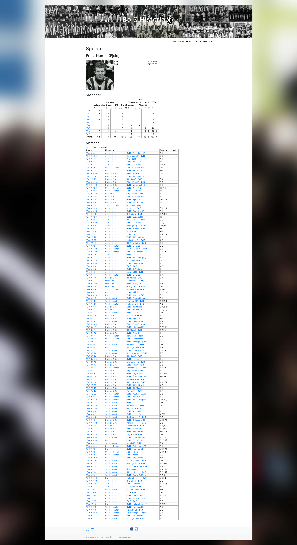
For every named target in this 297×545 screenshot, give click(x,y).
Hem (174, 41)
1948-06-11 (91, 443)
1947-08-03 (91, 359)
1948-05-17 (91, 428)
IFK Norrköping (133, 243)
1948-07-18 (91, 466)
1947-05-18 (91, 333)
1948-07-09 (91, 457)
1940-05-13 (91, 162)
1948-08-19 (91, 484)
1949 (88, 134)
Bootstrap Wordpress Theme (121, 537)
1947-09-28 (91, 382)
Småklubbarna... (140, 298)
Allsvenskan (110, 153)
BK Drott (136, 246)
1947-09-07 (91, 373)
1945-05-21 (91, 272)
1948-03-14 (91, 397)
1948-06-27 (91, 452)
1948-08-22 (91, 486)
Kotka (135, 455)
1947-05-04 (91, 324)
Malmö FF (137, 164)
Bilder (205, 41)
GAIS (135, 234)
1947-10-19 (91, 391)
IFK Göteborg (139, 162)
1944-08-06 (91, 211)
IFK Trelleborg (139, 176)
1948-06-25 (91, 449)
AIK (128, 159)
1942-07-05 (91, 167)
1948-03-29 (91, 405)
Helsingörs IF (132, 304)
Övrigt (197, 41)
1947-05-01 (91, 321)
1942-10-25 (91, 179)
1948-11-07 (91, 501)
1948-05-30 (91, 434)
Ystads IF (131, 443)
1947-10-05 (91, 385)
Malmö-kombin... (134, 249)
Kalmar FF (137, 359)
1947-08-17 (91, 365)
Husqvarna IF (138, 365)
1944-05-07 (91, 196)
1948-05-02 (91, 423)
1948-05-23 (91, 431)
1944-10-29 (91, 240)
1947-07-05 (91, 347)
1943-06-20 (91, 188)
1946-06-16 (91, 289)
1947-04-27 (91, 318)
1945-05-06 (91, 263)
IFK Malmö (131, 179)
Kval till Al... (110, 281)
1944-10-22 (91, 237)
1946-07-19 (91, 298)
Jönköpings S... (139, 498)
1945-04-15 (91, 254)
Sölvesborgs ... (133, 513)
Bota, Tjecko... (139, 350)
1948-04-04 (91, 408)
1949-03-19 (91, 510)
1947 (88, 128)
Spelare (181, 41)
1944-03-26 (91, 191)
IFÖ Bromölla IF (133, 417)
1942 (88, 113)
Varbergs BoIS (139, 185)
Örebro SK (137, 495)
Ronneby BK (132, 510)
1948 (88, 131)
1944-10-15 (91, 234)
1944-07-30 (91, 208)
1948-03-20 (91, 399)
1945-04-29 (91, 260)
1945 (88, 122)
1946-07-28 (91, 304)
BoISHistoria (94, 537)
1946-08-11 (91, 307)
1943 (88, 116)
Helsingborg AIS (140, 341)
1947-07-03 (91, 344)
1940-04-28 (91, 156)
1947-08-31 (91, 370)
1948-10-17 (91, 492)
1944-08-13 (91, 214)
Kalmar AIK (137, 310)
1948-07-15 (91, 463)
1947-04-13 (91, 312)
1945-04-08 (91, 252)
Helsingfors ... (133, 463)
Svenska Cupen (112, 167)
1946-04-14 (91, 275)
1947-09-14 (91, 376)
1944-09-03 (91, 223)
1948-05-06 (91, 426)
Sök (210, 41)
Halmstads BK (139, 228)
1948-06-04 (91, 437)
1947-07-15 (91, 350)
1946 (88, 125)
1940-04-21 (91, 153)
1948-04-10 (91, 411)
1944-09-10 (91, 225)
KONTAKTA (90, 531)
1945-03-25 (91, 246)
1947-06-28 (91, 341)
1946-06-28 (91, 295)
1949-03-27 (91, 518)
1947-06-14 (91, 339)
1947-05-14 (91, 330)
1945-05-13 (91, 269)
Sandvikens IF (139, 153)
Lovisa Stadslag (134, 466)
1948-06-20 (91, 446)
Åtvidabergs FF (139, 376)
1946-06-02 (91, 283)
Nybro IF (130, 173)
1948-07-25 (91, 472)
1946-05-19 (91, 278)
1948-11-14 (91, 504)
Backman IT (105, 537)
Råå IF (135, 292)
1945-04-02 (91, 249)
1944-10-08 (91, 231)
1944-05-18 (91, 202)
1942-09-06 (91, 173)
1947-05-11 (91, 327)
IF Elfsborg (131, 214)
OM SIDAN (90, 528)
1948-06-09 (91, 440)
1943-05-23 (91, 182)
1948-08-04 (91, 478)
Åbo (128, 469)
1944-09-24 (91, 228)
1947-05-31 (91, 336)
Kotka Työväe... (133, 460)
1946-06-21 (91, 292)
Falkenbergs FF (139, 446)
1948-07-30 (91, 475)
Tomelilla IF (132, 336)
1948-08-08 (91, 481)
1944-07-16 (91, 205)
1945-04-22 (91, 257)
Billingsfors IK (133, 281)
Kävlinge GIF (138, 295)
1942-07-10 (91, 170)
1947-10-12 (91, 388)
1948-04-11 (91, 414)
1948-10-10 (91, 489)
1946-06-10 (91, 286)
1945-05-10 (91, 266)
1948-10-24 (91, 495)
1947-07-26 (91, 356)
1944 (88, 119)
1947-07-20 (91, 353)
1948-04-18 (91, 417)
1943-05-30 (91, 185)
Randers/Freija (133, 489)
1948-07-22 (91, 469)
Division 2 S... (111, 173)
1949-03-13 (91, 507)
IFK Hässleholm (133, 472)
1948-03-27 (91, 402)
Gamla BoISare (139, 475)
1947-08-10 (91, 362)
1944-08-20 (91, 217)
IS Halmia (137, 188)
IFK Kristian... (132, 344)
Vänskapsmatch (112, 191)
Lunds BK (137, 414)
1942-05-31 (91, 164)
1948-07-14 (91, 460)
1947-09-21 (91, 379)
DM (106, 170)
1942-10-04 (91, 176)
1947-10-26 (91, 394)
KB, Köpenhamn (139, 394)
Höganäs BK (132, 193)
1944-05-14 (91, 199)
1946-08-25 (91, 310)
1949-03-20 (91, 513)
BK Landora (138, 170)
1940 (88, 111)
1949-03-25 (91, 515)
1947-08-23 (91, 368)
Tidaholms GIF (133, 289)
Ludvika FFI (138, 217)
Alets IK (136, 333)
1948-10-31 (91, 498)
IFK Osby (131, 408)
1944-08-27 (91, 220)
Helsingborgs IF (133, 225)
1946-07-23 (91, 301)
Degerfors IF (138, 211)
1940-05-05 (91, 159)
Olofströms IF (133, 167)
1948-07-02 (91, 455)
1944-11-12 (91, 243)
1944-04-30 (91, 193)
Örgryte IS (137, 373)
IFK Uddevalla (133, 382)
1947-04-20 (91, 315)
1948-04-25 (91, 420)
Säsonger (189, 41)
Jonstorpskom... (134, 353)
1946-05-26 (91, 281)
